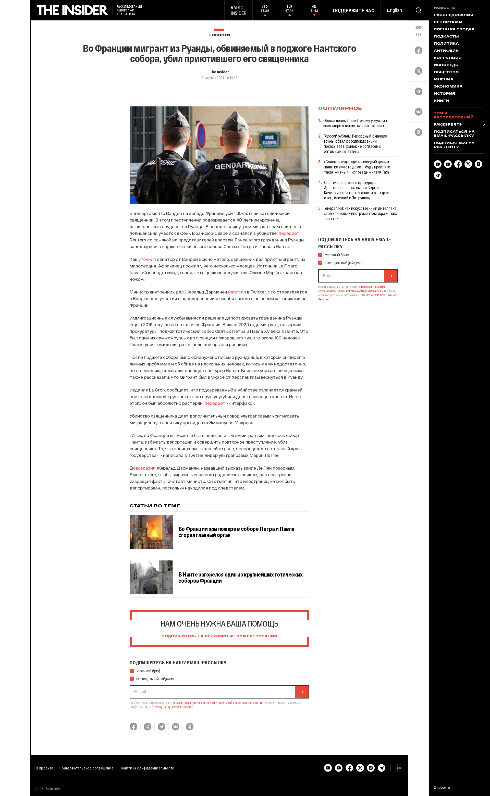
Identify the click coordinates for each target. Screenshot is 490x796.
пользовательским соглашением (193, 702)
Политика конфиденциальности (147, 768)
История (444, 93)
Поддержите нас (353, 10)
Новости (219, 35)
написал (237, 291)
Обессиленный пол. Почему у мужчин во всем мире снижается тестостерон (357, 123)
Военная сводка (454, 29)
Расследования (453, 15)
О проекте (44, 768)
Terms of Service (182, 706)
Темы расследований (453, 115)
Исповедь (446, 65)
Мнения (443, 79)
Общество (446, 72)
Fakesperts (448, 124)
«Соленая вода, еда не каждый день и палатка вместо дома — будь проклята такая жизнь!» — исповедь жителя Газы (357, 166)
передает (289, 233)
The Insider (219, 71)
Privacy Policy (161, 706)
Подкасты (446, 36)
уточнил (147, 259)
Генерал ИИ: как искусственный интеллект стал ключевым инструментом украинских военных (360, 213)
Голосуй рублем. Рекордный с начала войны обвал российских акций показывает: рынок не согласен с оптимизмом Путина (355, 143)
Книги (441, 101)
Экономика (448, 86)
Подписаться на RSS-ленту (454, 145)
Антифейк (446, 51)
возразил (145, 467)
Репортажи (448, 22)
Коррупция (447, 58)
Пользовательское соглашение (86, 768)
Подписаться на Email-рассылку (454, 134)
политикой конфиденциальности (240, 702)
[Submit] (302, 692)
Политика (446, 43)
